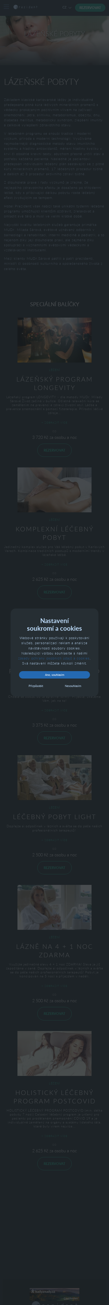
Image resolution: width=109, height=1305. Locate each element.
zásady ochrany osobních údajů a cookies (54, 658)
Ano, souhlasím (54, 675)
